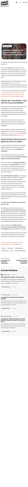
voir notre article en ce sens (12, 133)
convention (10, 248)
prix (12, 250)
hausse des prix (5, 250)
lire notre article (13, 83)
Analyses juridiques (7, 46)
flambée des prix (19, 248)
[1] (6, 125)
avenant (4, 248)
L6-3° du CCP (20, 135)
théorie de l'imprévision (20, 250)
